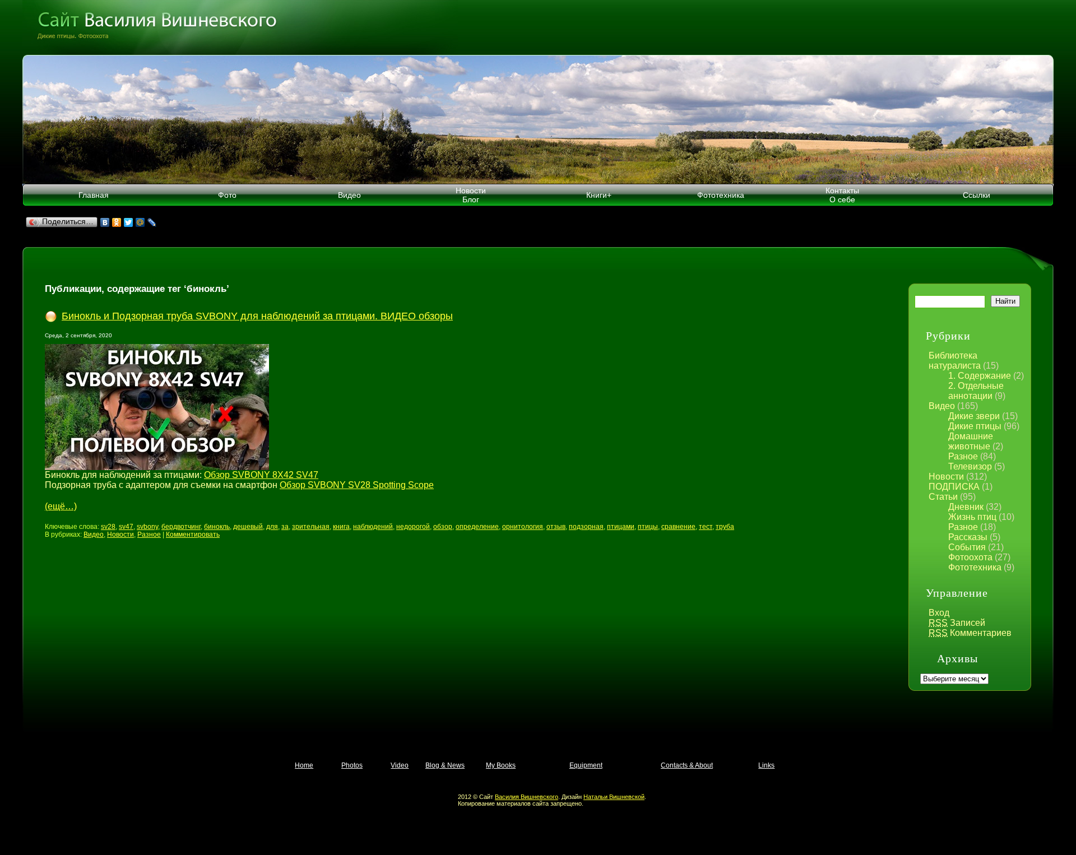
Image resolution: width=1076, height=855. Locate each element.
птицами (620, 527)
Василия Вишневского (526, 796)
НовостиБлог (471, 195)
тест (705, 527)
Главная (93, 194)
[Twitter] (128, 222)
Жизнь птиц (972, 517)
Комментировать (193, 534)
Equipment (585, 765)
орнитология (522, 527)
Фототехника (720, 194)
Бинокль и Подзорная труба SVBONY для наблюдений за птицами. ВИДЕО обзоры (257, 316)
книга (341, 527)
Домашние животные (970, 441)
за (285, 527)
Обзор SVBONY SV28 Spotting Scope (357, 485)
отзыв (555, 527)
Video (400, 765)
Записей (957, 623)
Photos (352, 765)
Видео (349, 194)
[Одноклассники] (117, 222)
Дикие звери (974, 416)
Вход (939, 612)
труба (725, 527)
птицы (648, 527)
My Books (501, 765)
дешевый (248, 527)
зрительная (311, 527)
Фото (227, 194)
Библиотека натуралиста (955, 360)
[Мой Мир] (140, 222)
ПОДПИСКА (954, 486)
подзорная (586, 527)
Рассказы (967, 537)
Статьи (943, 496)
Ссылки (976, 194)
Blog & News (445, 765)
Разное (963, 456)
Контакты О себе (842, 195)
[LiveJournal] (152, 222)
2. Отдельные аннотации (976, 391)
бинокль (217, 527)
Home (304, 765)
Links (766, 765)
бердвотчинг (181, 527)
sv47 (126, 527)
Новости (946, 476)
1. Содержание (979, 375)
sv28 (108, 527)
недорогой (413, 527)
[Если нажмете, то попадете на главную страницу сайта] (538, 27)
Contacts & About (687, 765)
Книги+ (598, 194)
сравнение (678, 527)
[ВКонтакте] (105, 222)
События (967, 547)
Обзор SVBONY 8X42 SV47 (261, 475)
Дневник (966, 507)
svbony (147, 527)
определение (477, 527)
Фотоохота (970, 557)
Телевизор (970, 466)
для (272, 527)
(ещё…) (61, 506)
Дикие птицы (974, 426)
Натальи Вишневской (613, 796)
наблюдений (373, 527)
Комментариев (970, 633)
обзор (442, 527)
